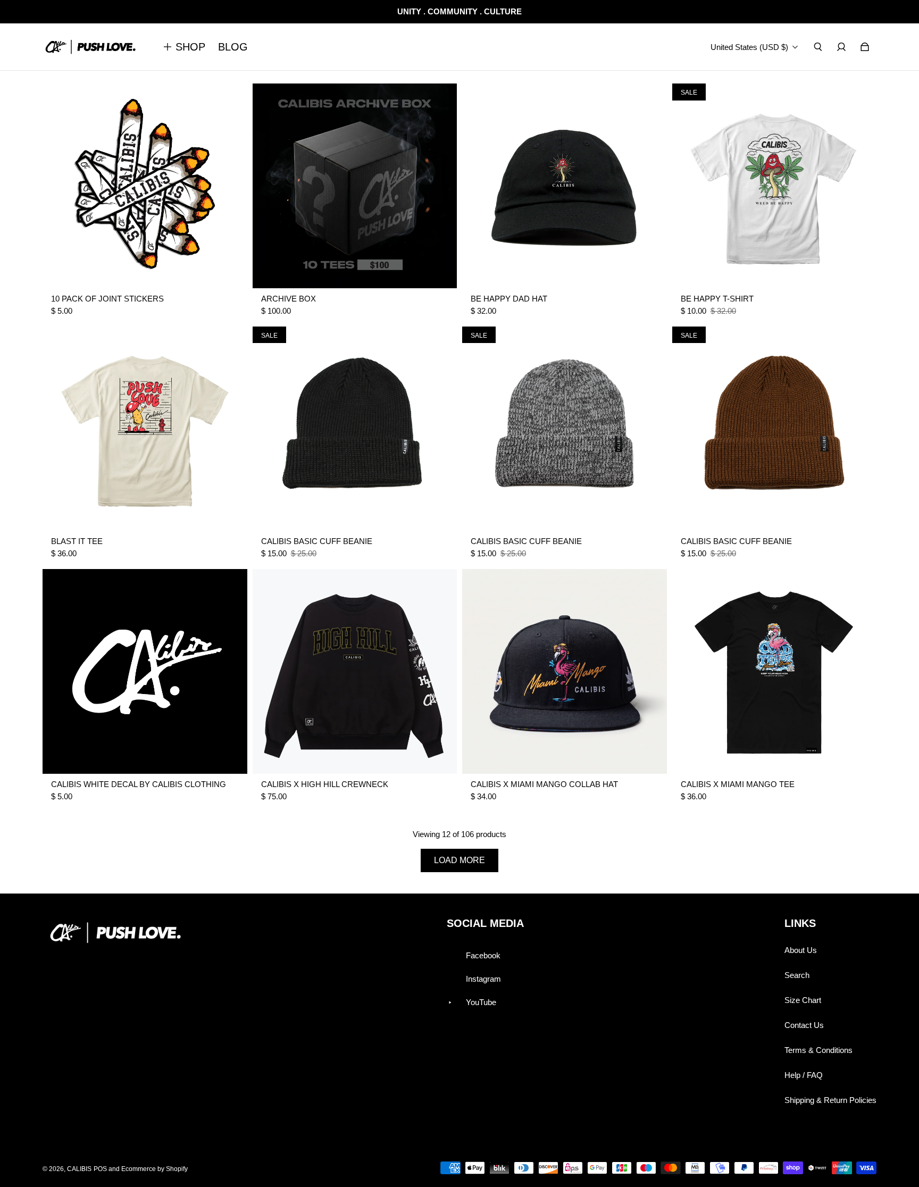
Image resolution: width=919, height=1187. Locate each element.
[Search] (818, 46)
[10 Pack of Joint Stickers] (145, 185)
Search (796, 975)
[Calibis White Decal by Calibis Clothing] (145, 671)
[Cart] (864, 46)
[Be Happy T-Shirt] (774, 185)
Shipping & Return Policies (830, 1100)
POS (100, 1169)
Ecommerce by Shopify (154, 1169)
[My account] (841, 46)
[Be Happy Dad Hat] (564, 185)
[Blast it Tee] (145, 429)
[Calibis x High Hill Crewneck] (355, 671)
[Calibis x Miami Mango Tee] (774, 671)
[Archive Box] (355, 185)
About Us (800, 950)
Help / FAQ (803, 1075)
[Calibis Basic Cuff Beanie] (355, 429)
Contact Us (804, 1025)
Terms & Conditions (818, 1050)
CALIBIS (79, 1169)
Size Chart (802, 1000)
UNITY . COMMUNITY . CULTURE (459, 11)
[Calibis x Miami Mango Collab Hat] (564, 671)
